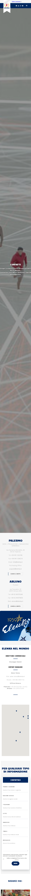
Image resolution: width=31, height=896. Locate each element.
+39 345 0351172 (18, 680)
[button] (26, 5)
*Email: (5, 831)
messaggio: (7, 840)
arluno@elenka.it (17, 601)
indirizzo (6, 822)
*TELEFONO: (6, 804)
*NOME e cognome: (9, 786)
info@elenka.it (18, 562)
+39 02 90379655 (17, 598)
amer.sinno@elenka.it (17, 676)
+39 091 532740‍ (16, 555)
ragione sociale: (8, 795)
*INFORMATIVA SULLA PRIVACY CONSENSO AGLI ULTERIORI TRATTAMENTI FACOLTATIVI (15, 855)
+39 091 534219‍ (17, 559)
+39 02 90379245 (17, 594)
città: (5, 813)
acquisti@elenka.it (15, 569)
